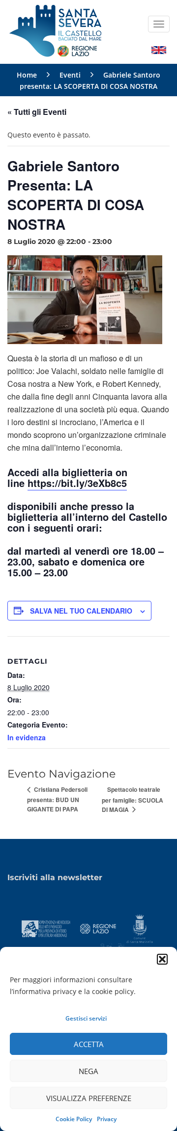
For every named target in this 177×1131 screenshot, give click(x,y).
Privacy (107, 1119)
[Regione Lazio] (98, 928)
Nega (88, 1071)
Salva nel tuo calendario (81, 611)
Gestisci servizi (86, 1018)
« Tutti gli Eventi (36, 111)
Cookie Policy (74, 1119)
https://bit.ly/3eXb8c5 (77, 483)
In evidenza (26, 737)
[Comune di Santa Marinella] (139, 928)
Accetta (89, 1044)
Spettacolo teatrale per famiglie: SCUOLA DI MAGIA (132, 799)
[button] (162, 959)
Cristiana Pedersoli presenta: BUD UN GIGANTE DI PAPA (57, 799)
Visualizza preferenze (88, 1098)
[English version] (158, 49)
